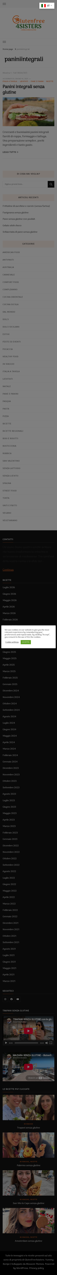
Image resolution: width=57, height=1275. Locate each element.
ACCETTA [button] (25, 642)
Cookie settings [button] (12, 642)
